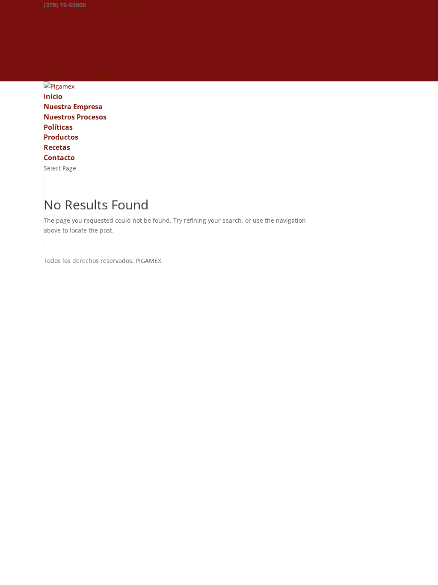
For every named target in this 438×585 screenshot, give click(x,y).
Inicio (53, 96)
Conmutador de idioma (78, 76)
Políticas (58, 127)
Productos (61, 137)
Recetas (57, 147)
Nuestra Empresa (73, 106)
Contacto (59, 157)
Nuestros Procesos (75, 117)
